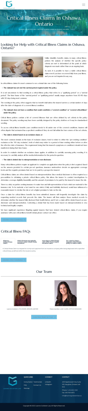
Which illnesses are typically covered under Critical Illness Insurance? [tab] (27, 242)
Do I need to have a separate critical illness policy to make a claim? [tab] (74, 242)
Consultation (28, 382)
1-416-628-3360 (72, 390)
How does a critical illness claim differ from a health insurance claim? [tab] (50, 242)
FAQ (25, 385)
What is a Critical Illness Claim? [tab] (7, 242)
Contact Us (37, 385)
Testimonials (37, 382)
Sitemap (26, 388)
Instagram (48, 384)
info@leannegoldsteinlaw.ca (71, 396)
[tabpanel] (44, 251)
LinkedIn (48, 382)
